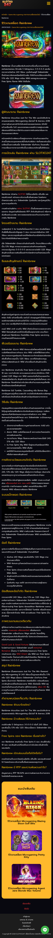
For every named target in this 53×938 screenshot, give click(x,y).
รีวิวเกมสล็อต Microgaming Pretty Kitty (26, 856)
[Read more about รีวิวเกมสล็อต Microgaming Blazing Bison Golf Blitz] (27, 806)
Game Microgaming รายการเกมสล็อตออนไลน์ (24, 14)
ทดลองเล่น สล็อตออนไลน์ (19, 630)
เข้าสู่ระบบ (26, 916)
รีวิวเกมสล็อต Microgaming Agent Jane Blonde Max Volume (26, 889)
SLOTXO (21, 194)
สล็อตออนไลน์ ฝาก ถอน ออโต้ (18, 483)
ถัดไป (26, 909)
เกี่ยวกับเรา (26, 926)
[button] (45, 930)
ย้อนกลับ (26, 904)
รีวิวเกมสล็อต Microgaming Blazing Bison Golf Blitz (26, 822)
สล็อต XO (42, 687)
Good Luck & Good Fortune (15, 644)
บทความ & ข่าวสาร (26, 919)
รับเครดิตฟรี (26, 923)
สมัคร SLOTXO (23, 208)
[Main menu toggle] (48, 3)
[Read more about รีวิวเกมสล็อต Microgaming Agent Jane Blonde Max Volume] (26, 875)
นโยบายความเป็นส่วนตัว (26, 929)
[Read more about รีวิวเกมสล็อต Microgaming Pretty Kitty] (26, 841)
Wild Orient (21, 654)
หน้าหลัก (4, 14)
